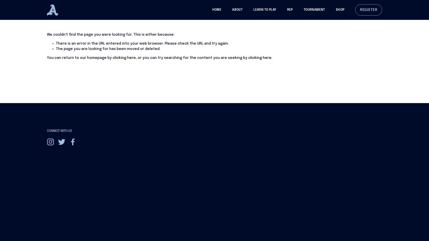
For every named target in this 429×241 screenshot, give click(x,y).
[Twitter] (61, 141)
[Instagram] (50, 141)
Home (217, 9)
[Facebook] (72, 141)
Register (368, 10)
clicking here (124, 58)
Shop (340, 9)
